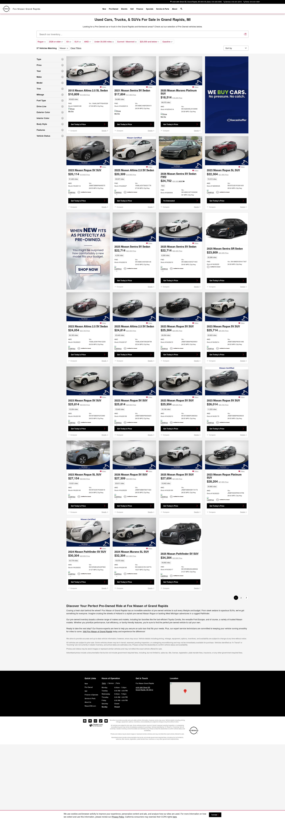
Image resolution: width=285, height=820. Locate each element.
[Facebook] (84, 721)
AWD (87, 41)
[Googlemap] (90, 721)
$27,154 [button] (79, 478)
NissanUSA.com (90, 706)
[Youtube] (106, 721)
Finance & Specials (91, 695)
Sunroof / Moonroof (127, 41)
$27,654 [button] (171, 478)
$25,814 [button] (79, 404)
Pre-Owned (113, 9)
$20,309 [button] (125, 174)
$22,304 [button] (217, 174)
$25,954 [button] (171, 404)
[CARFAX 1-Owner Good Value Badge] (118, 192)
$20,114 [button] (79, 174)
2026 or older (56, 41)
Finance (139, 9)
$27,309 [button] (125, 478)
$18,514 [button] (171, 97)
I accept (214, 815)
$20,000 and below (149, 41)
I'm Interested (169, 200)
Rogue (42, 41)
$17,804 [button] (125, 94)
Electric (124, 9)
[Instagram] (95, 721)
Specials (149, 9)
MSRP (181, 181)
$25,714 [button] (217, 330)
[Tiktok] (100, 721)
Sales (104, 683)
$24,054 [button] (79, 330)
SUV (77, 41)
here (175, 816)
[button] (88, 99)
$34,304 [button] (171, 557)
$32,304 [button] (125, 555)
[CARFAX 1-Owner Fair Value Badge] (72, 348)
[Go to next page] (246, 598)
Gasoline (167, 41)
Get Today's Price (78, 124)
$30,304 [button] (79, 555)
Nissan (63, 48)
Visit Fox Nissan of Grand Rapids (97, 631)
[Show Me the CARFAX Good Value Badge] (72, 110)
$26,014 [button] (217, 404)
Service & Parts (162, 9)
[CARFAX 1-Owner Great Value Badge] (72, 192)
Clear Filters (75, 48)
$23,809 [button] (217, 252)
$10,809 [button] (79, 94)
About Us (88, 702)
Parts (118, 683)
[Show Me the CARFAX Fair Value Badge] (118, 112)
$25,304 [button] (171, 330)
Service (111, 683)
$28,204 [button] (217, 481)
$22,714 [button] (125, 250)
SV (68, 41)
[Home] (6, 8)
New (104, 9)
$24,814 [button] (125, 330)
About (174, 9)
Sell (131, 9)
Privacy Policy (118, 816)
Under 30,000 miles (104, 41)
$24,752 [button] (172, 181)
